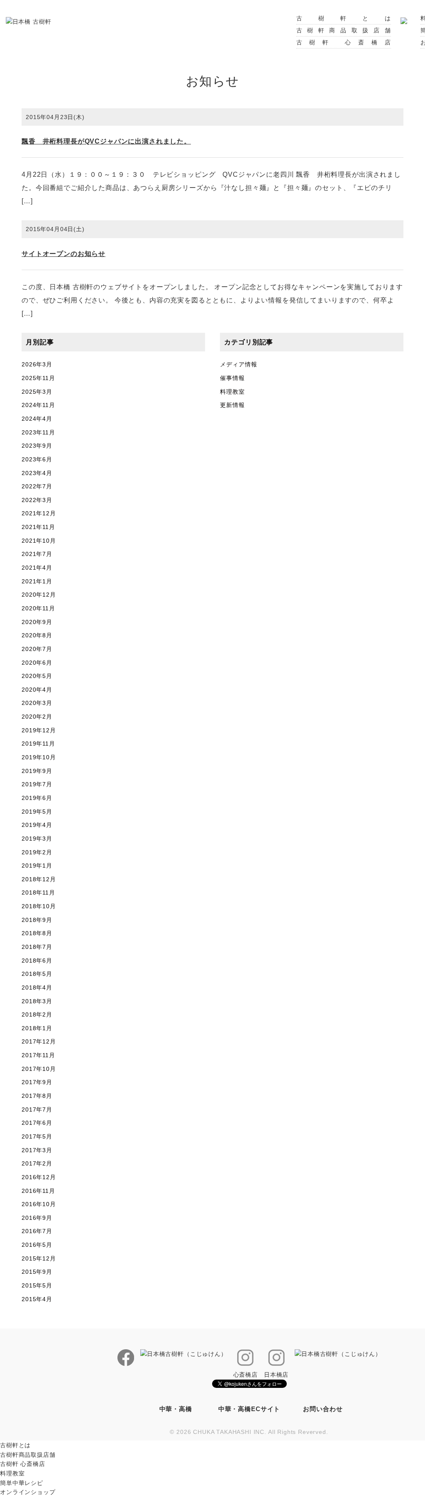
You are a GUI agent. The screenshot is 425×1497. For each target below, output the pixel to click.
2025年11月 (38, 378)
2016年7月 (37, 1231)
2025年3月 (37, 391)
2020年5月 (37, 676)
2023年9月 (37, 445)
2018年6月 (37, 960)
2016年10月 (39, 1204)
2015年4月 (37, 1299)
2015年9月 (37, 1271)
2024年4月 (37, 418)
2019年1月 (37, 865)
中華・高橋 (175, 1408)
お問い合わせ (322, 1408)
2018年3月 (37, 1001)
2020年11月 (38, 608)
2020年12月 (39, 594)
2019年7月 (37, 784)
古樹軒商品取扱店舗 (343, 30)
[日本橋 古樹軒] (28, 21)
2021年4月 (37, 567)
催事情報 (232, 378)
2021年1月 (37, 581)
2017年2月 (37, 1163)
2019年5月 (37, 811)
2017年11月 (38, 1055)
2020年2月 (37, 716)
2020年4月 (37, 689)
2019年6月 (37, 798)
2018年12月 (39, 879)
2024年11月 (38, 405)
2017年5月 (37, 1136)
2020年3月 (37, 703)
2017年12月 (39, 1041)
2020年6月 (37, 662)
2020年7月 (37, 649)
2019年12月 (39, 730)
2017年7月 (37, 1109)
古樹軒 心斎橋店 (343, 42)
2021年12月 (39, 513)
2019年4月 (37, 825)
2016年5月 (37, 1244)
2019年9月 (37, 771)
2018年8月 (37, 933)
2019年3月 (37, 838)
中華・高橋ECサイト (249, 1408)
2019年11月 (38, 743)
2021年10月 (39, 540)
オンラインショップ (28, 1492)
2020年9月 (37, 622)
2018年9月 (37, 920)
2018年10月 (39, 906)
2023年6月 (37, 459)
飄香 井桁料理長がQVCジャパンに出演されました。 (106, 141)
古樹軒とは (343, 18)
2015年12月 (39, 1258)
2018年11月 (38, 892)
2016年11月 (38, 1190)
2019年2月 (37, 852)
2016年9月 (37, 1217)
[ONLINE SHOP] (404, 18)
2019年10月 (39, 757)
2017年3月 (37, 1150)
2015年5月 (37, 1285)
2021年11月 (38, 527)
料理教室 (232, 391)
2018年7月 (37, 947)
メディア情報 (238, 364)
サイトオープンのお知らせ (63, 253)
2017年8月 (37, 1095)
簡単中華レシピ (21, 1483)
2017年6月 (37, 1122)
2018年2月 (37, 1014)
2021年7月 (37, 554)
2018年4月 (37, 987)
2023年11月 (38, 432)
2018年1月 (37, 1028)
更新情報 (232, 405)
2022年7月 (37, 486)
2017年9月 (37, 1082)
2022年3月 (37, 500)
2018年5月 (37, 973)
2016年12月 (39, 1177)
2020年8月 (37, 635)
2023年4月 (37, 473)
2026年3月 (37, 364)
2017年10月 (39, 1068)
